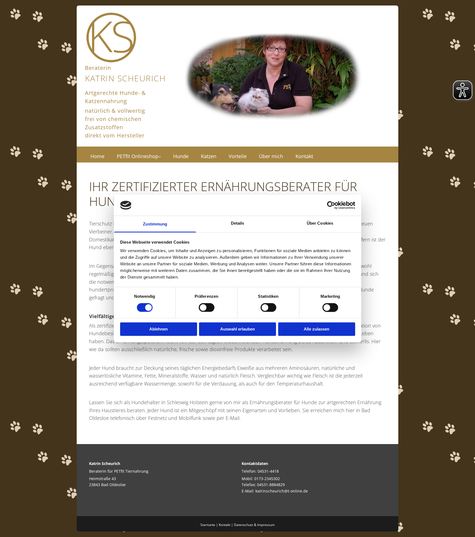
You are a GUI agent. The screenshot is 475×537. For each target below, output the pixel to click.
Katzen (208, 156)
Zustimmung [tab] (155, 224)
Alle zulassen (316, 329)
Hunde (181, 156)
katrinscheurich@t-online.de (281, 491)
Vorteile (238, 156)
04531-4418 (268, 471)
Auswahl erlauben (237, 329)
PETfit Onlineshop (137, 156)
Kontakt (304, 156)
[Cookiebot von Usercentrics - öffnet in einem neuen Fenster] (331, 205)
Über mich (271, 156)
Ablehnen (158, 329)
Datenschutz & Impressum (254, 524)
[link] (139, 154)
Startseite (207, 524)
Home (97, 156)
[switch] (206, 307)
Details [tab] (237, 223)
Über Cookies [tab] (320, 223)
